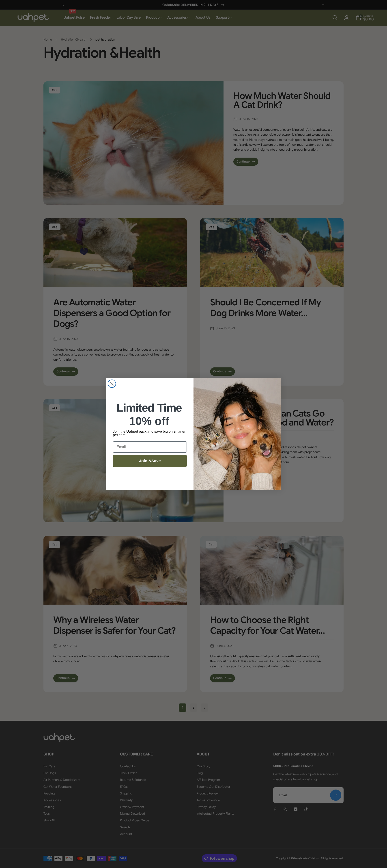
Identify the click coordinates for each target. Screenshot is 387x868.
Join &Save (150, 461)
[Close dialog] (112, 384)
